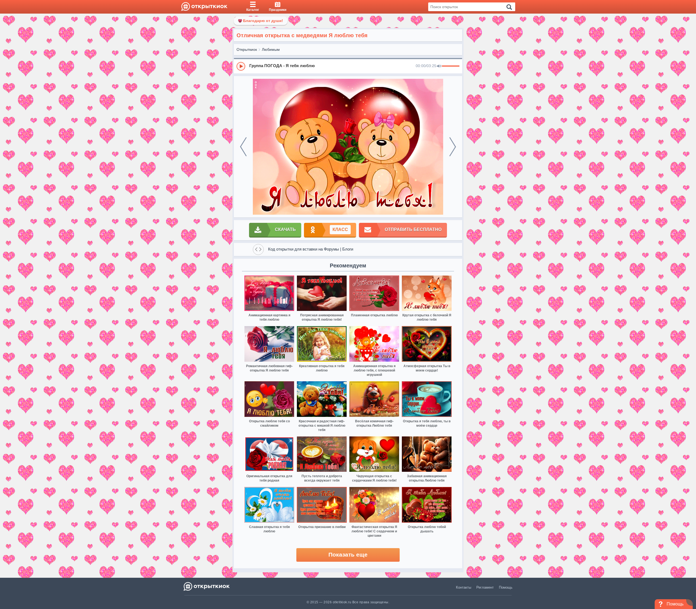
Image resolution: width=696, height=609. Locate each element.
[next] (453, 147)
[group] (348, 66)
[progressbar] (450, 66)
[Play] (241, 66)
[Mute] (439, 66)
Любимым (271, 49)
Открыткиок (247, 49)
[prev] (243, 147)
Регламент (485, 587)
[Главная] (204, 7)
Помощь (505, 587)
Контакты (463, 587)
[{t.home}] (207, 586)
